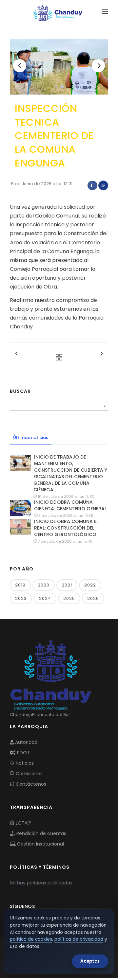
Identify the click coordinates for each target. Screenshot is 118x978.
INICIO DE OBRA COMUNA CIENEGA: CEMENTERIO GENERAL (70, 505)
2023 (21, 598)
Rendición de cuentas (40, 833)
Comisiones (28, 773)
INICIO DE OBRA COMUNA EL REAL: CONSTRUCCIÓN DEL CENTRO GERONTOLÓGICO (66, 528)
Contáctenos (30, 784)
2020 (43, 585)
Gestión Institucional (40, 844)
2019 (20, 585)
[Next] (98, 65)
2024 (45, 598)
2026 (93, 598)
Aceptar (90, 961)
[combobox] (59, 406)
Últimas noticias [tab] (30, 437)
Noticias (24, 763)
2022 (90, 585)
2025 (69, 598)
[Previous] (19, 65)
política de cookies (31, 939)
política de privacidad (78, 939)
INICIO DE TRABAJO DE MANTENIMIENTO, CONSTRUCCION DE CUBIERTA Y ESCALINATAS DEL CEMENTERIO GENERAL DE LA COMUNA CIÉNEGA (70, 473)
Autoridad (25, 742)
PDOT (23, 752)
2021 (67, 585)
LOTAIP (22, 823)
